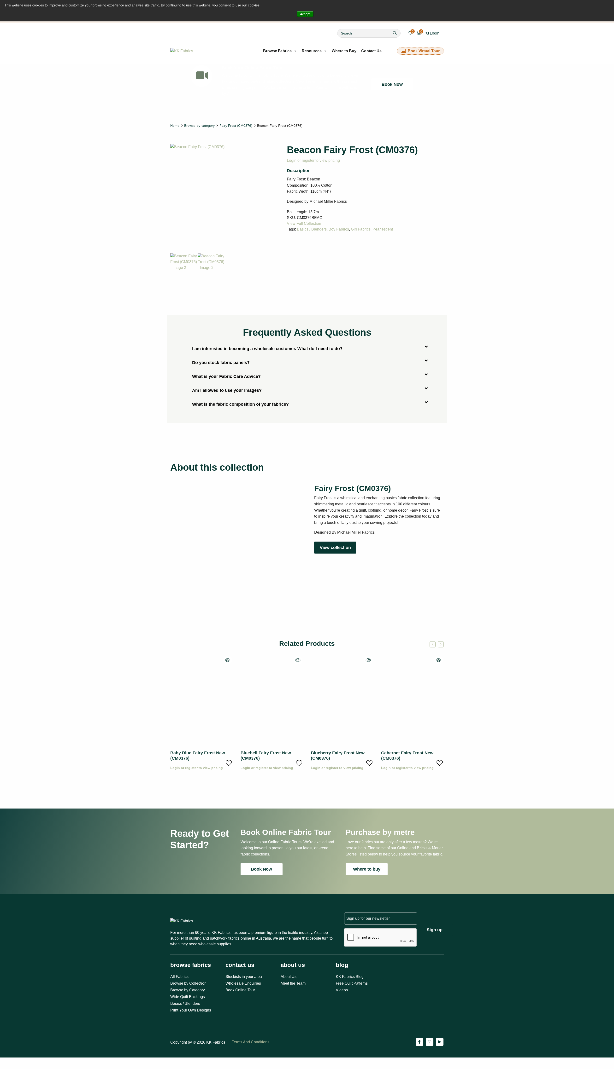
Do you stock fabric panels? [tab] (221, 362)
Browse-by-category (199, 125)
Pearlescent (382, 229)
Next (441, 644)
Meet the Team (293, 983)
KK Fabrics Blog (350, 977)
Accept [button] (305, 14)
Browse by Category (187, 990)
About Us (288, 977)
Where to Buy (344, 51)
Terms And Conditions (250, 1042)
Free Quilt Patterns (352, 983)
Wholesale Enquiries (243, 983)
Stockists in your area (243, 977)
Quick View (227, 660)
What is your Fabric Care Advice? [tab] (226, 376)
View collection (335, 547)
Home (174, 125)
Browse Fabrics (277, 51)
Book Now (392, 84)
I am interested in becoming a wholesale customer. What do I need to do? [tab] (267, 348)
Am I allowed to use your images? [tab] (227, 390)
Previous (433, 644)
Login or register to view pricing (313, 160)
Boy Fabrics (339, 229)
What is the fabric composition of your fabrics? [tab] (240, 404)
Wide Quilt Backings (187, 997)
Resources (312, 51)
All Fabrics (179, 977)
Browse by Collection (188, 983)
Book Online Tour (240, 990)
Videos (342, 990)
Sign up (435, 929)
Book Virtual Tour (424, 51)
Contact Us (371, 51)
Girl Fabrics (361, 229)
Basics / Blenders (312, 229)
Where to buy (366, 869)
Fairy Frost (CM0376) (235, 125)
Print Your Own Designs (190, 1010)
